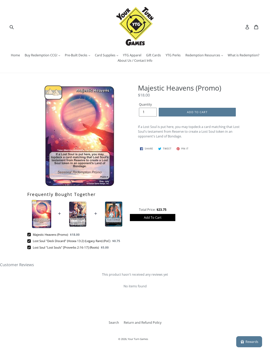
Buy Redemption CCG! (41, 55)
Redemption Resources (203, 55)
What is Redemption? (243, 55)
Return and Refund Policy (142, 322)
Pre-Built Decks (76, 55)
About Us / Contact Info (135, 60)
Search (114, 322)
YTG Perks (173, 55)
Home (15, 55)
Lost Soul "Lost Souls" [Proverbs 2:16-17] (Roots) (66, 247)
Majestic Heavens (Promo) (50, 235)
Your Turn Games (138, 339)
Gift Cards (153, 55)
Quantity (145, 104)
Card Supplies (105, 55)
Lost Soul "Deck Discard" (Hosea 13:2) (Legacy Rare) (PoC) (71, 241)
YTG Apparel (132, 55)
